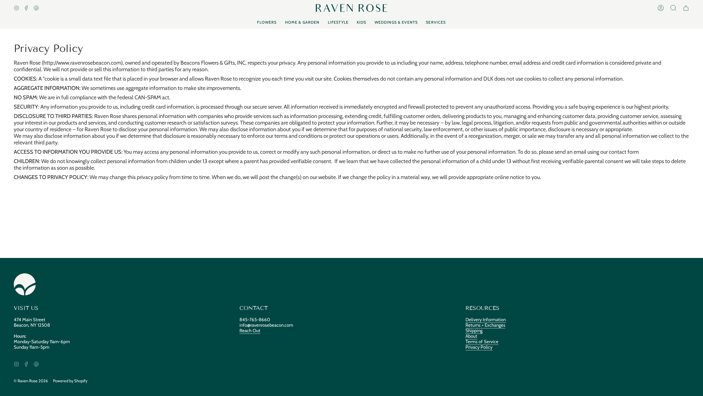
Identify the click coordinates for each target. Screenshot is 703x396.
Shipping (473, 330)
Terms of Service (481, 341)
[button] (673, 8)
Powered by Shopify (70, 380)
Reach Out (249, 330)
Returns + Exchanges (485, 325)
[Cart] (686, 8)
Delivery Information (485, 319)
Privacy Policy (478, 347)
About (471, 336)
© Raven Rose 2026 (31, 380)
